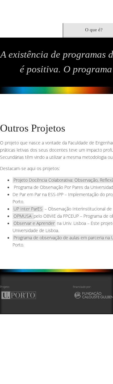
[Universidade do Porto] (23, 275)
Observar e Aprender (32, 204)
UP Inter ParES (26, 190)
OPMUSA (22, 197)
